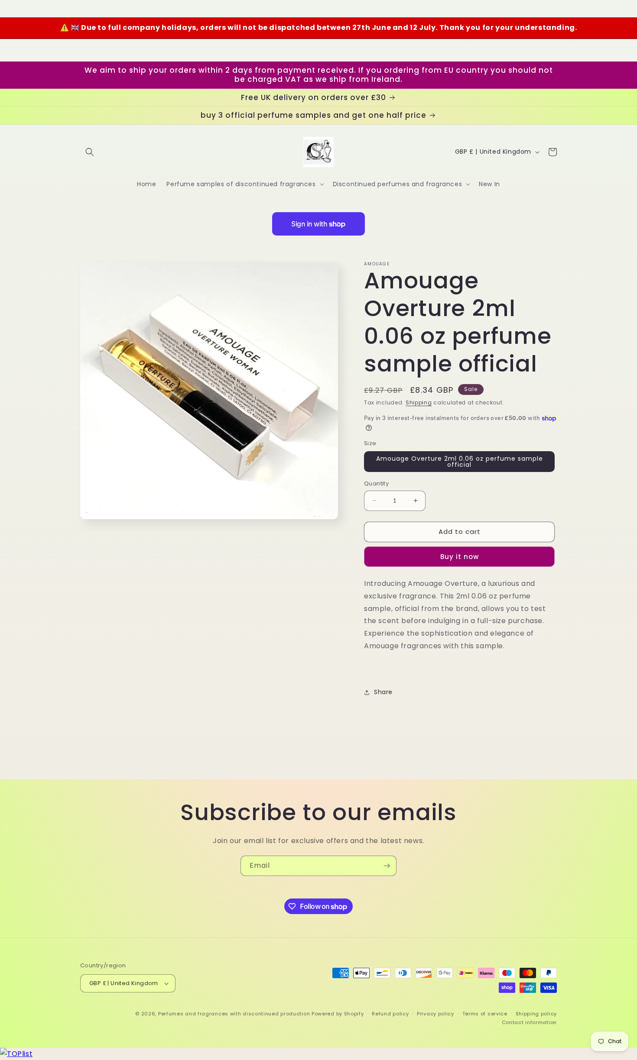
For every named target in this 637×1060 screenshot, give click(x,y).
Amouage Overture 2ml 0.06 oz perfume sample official (459, 461)
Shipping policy (536, 1013)
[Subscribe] (386, 866)
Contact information (529, 1022)
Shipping (419, 402)
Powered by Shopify (338, 1013)
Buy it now (459, 556)
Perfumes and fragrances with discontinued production (234, 1013)
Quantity (376, 483)
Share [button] (383, 692)
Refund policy (390, 1013)
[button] (89, 152)
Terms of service (484, 1013)
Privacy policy (435, 1013)
